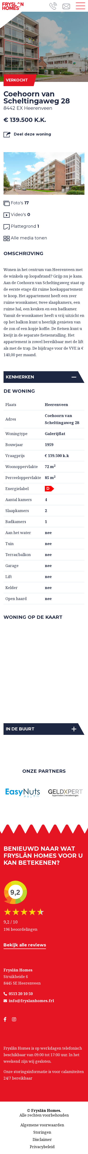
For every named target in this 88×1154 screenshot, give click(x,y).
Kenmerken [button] (20, 377)
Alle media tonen (28, 238)
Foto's (19, 202)
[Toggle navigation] (80, 6)
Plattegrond (24, 226)
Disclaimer (42, 1139)
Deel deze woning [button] (32, 134)
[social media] (8, 1019)
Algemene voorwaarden (42, 1125)
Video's (20, 214)
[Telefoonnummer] (56, 6)
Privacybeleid (42, 1146)
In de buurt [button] (20, 729)
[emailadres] (68, 5)
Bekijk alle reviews (25, 945)
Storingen (42, 1132)
